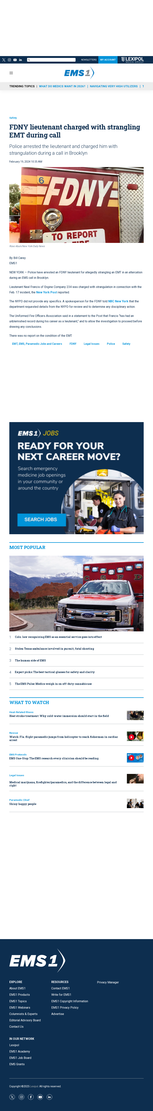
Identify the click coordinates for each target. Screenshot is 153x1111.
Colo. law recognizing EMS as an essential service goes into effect (58, 637)
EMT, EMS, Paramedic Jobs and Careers (37, 343)
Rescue (13, 733)
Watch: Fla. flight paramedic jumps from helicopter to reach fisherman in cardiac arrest (63, 738)
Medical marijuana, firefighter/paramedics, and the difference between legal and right (63, 783)
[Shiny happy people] (135, 803)
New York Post (46, 292)
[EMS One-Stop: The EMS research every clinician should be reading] (135, 758)
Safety (13, 117)
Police (111, 343)
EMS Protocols (17, 754)
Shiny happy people (22, 804)
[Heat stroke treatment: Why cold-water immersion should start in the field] (135, 715)
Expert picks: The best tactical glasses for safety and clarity (55, 672)
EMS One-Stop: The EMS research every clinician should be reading (54, 758)
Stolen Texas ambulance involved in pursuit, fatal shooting (54, 648)
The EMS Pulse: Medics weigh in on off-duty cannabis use (53, 684)
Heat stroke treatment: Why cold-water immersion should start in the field (59, 716)
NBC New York (118, 301)
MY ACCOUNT (108, 59)
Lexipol (34, 1086)
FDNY (73, 343)
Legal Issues (91, 343)
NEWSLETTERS (88, 59)
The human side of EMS (30, 660)
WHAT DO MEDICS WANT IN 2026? (62, 86)
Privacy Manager (108, 982)
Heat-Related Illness (21, 712)
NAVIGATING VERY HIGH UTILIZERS (114, 86)
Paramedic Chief (19, 800)
